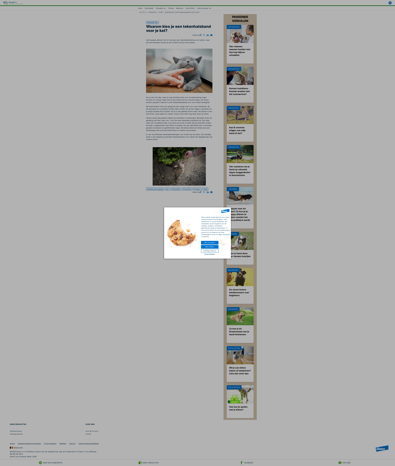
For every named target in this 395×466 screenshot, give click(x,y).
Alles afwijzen (209, 247)
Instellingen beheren (209, 251)
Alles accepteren (209, 242)
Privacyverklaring (209, 254)
